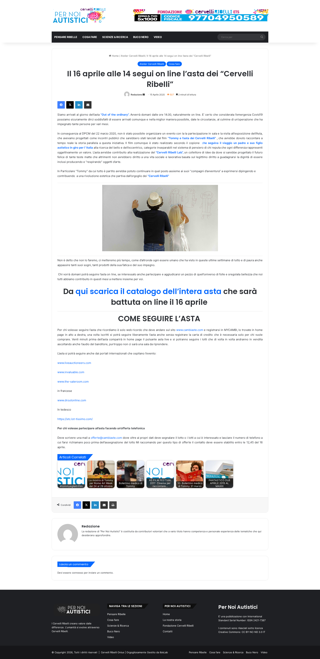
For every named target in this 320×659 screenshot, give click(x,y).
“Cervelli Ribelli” (158, 176)
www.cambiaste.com (189, 330)
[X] (70, 105)
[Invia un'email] (144, 94)
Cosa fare (89, 37)
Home (115, 55)
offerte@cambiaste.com (106, 437)
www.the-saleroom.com (73, 381)
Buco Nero (141, 37)
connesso (77, 572)
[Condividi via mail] (87, 105)
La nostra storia (172, 619)
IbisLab (164, 652)
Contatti (167, 631)
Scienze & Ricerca (115, 37)
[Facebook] (61, 105)
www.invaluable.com (70, 372)
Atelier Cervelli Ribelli (133, 55)
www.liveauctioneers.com (74, 363)
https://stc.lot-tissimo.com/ (75, 419)
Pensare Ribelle (65, 37)
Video (158, 37)
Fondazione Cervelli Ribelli (178, 625)
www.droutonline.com (71, 400)
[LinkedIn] (79, 105)
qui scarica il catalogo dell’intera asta (148, 291)
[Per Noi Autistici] (79, 15)
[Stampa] (113, 505)
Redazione (136, 94)
